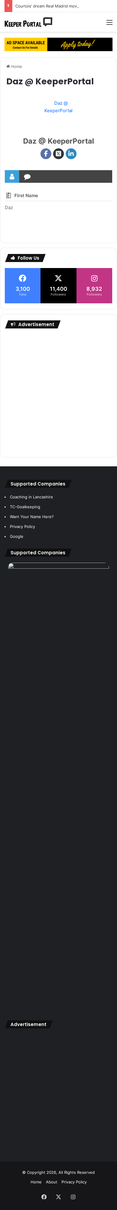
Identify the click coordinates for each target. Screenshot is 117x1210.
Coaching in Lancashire (31, 496)
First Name (26, 195)
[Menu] (109, 24)
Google (16, 536)
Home (16, 66)
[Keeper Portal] (28, 22)
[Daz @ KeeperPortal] (58, 116)
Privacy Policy (22, 526)
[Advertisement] (58, 392)
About (51, 1181)
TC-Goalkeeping (25, 506)
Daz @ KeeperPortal (58, 141)
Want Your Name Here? (32, 516)
